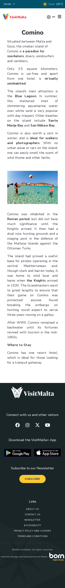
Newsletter (32, 520)
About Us (32, 509)
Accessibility (32, 525)
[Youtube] (47, 425)
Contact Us (32, 514)
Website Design (9, 556)
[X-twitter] (37, 425)
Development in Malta (35, 556)
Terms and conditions (33, 536)
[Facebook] (17, 425)
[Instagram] (27, 425)
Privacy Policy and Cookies (32, 530)
